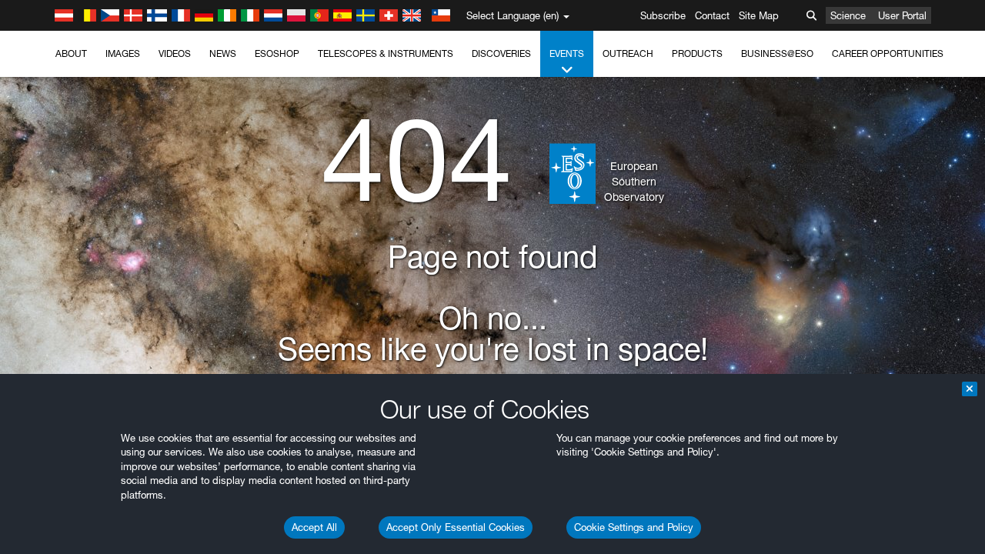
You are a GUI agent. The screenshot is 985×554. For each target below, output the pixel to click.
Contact (712, 15)
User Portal (902, 15)
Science (848, 15)
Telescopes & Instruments (385, 53)
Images (122, 53)
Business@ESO (777, 53)
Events (566, 53)
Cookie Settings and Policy (633, 527)
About (71, 53)
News (222, 53)
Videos (175, 53)
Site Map (759, 15)
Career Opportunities (887, 53)
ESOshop (277, 53)
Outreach (628, 53)
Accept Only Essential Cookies (455, 527)
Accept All (314, 527)
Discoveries (501, 53)
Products (697, 53)
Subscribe (663, 15)
